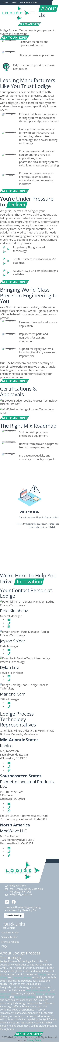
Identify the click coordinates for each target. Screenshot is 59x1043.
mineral (4, 996)
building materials (24, 996)
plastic (39, 993)
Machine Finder (10, 932)
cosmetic (50, 993)
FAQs (4, 946)
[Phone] (9, 623)
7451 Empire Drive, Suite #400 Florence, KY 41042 (26, 890)
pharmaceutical (41, 990)
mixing (42, 974)
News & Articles (10, 941)
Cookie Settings (14, 915)
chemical (5, 993)
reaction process (22, 977)
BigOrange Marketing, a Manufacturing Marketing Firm (23, 909)
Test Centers (8, 927)
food (28, 990)
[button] (7, 902)
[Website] (9, 770)
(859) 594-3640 (17, 885)
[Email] (9, 619)
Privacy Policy (34, 1040)
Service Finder (9, 937)
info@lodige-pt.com (20, 894)
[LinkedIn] (9, 627)
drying (3, 977)
